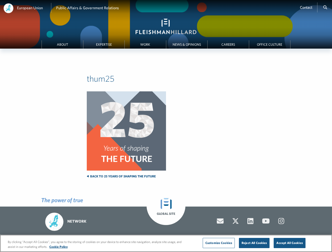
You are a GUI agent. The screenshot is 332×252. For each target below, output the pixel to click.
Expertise (104, 44)
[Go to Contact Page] (220, 221)
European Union (30, 8)
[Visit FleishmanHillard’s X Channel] (235, 221)
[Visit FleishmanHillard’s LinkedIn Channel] (250, 221)
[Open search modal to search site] (325, 7)
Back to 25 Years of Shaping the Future (122, 176)
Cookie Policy (58, 247)
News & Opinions (187, 44)
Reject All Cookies (254, 243)
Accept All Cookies (289, 243)
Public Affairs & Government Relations (87, 8)
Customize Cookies (218, 243)
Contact (306, 7)
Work (145, 44)
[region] (166, 243)
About (62, 44)
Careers (228, 44)
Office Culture (269, 44)
